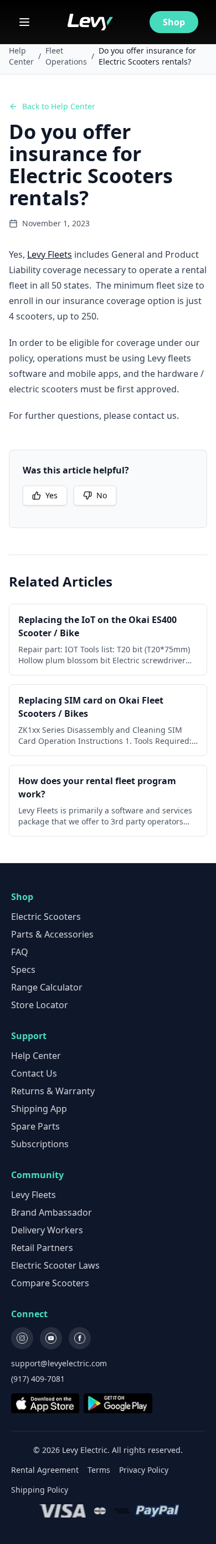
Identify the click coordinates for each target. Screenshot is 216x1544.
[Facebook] (80, 1338)
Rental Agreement (45, 1470)
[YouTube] (51, 1338)
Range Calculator (47, 987)
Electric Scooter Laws (55, 1265)
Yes (51, 495)
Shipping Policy (39, 1489)
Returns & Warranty (53, 1091)
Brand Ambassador (51, 1212)
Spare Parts (35, 1126)
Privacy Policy (143, 1470)
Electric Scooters (46, 917)
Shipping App (39, 1109)
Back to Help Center (58, 106)
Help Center (21, 56)
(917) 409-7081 (38, 1378)
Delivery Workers (47, 1230)
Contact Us (34, 1073)
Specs (23, 969)
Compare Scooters (50, 1283)
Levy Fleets (49, 254)
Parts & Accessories (52, 934)
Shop (174, 22)
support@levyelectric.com (59, 1363)
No (101, 495)
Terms (99, 1470)
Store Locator (39, 1005)
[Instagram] (22, 1338)
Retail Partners (42, 1248)
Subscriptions (40, 1144)
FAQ (19, 952)
